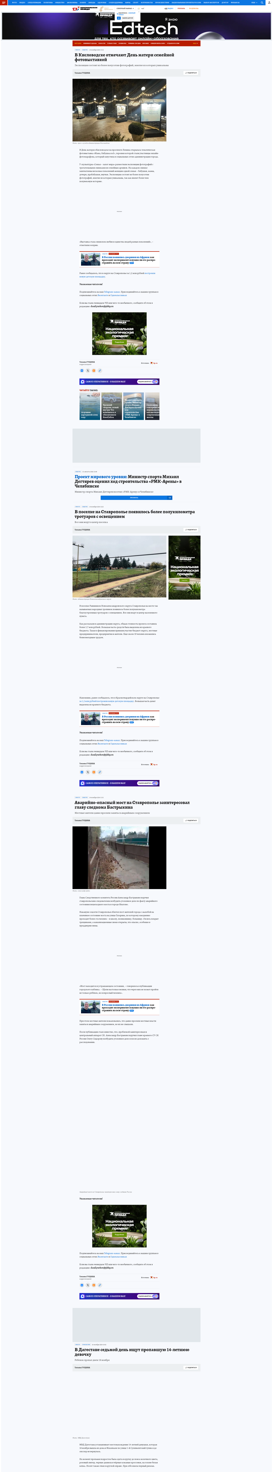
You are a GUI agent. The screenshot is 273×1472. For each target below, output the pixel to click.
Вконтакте (103, 295)
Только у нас (112, 43)
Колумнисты (147, 2)
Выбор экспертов (211, 2)
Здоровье (102, 2)
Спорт (135, 2)
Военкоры (122, 43)
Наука (127, 2)
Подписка (193, 8)
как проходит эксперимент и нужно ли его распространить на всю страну (129, 260)
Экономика (72, 2)
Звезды (91, 2)
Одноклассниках (118, 295)
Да (119, 18)
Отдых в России (173, 43)
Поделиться (192, 73)
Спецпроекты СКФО (158, 43)
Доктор (225, 2)
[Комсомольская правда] (85, 8)
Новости (102, 43)
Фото (14, 2)
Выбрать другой (128, 18)
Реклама (181, 8)
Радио (170, 8)
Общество (59, 2)
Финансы (235, 2)
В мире (83, 2)
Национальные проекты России (186, 2)
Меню (3, 2)
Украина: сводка (134, 43)
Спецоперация (34, 2)
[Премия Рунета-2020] (105, 8)
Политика (48, 2)
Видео (22, 2)
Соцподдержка (116, 2)
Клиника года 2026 (90, 43)
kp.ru (155, 363)
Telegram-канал (112, 291)
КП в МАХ (145, 43)
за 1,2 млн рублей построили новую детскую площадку (106, 701)
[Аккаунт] (269, 2)
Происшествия (162, 2)
